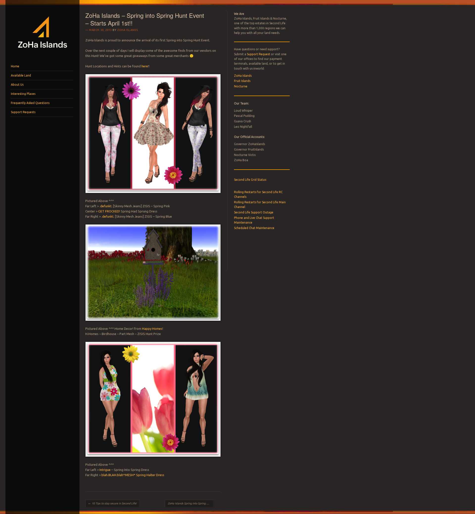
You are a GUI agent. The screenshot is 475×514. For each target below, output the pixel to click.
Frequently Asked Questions (30, 102)
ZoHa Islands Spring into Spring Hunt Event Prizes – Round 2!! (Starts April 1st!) (191, 503)
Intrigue (105, 469)
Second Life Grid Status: (250, 179)
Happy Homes (152, 328)
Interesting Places (23, 93)
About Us (17, 84)
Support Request (258, 54)
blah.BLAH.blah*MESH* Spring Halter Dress (132, 475)
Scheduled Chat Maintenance (254, 228)
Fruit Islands (242, 80)
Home (15, 66)
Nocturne (240, 86)
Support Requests (23, 112)
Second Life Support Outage (253, 212)
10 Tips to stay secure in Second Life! (112, 503)
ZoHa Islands (127, 29)
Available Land (21, 75)
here (145, 66)
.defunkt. (105, 206)
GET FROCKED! (109, 211)
